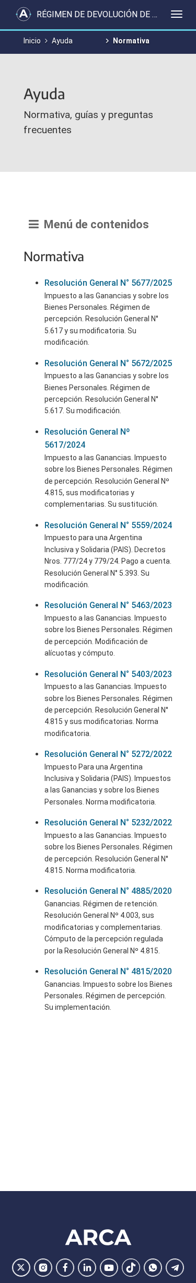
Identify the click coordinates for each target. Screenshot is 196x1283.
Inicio (32, 41)
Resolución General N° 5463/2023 (108, 605)
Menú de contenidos (94, 224)
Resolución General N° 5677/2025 (108, 283)
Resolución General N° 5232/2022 (108, 822)
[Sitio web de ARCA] (98, 1237)
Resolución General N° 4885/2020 (108, 891)
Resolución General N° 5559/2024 (108, 525)
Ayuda (62, 41)
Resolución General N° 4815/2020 (108, 971)
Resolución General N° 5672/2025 (108, 363)
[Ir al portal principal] (23, 14)
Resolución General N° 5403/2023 (108, 674)
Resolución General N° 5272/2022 (108, 754)
